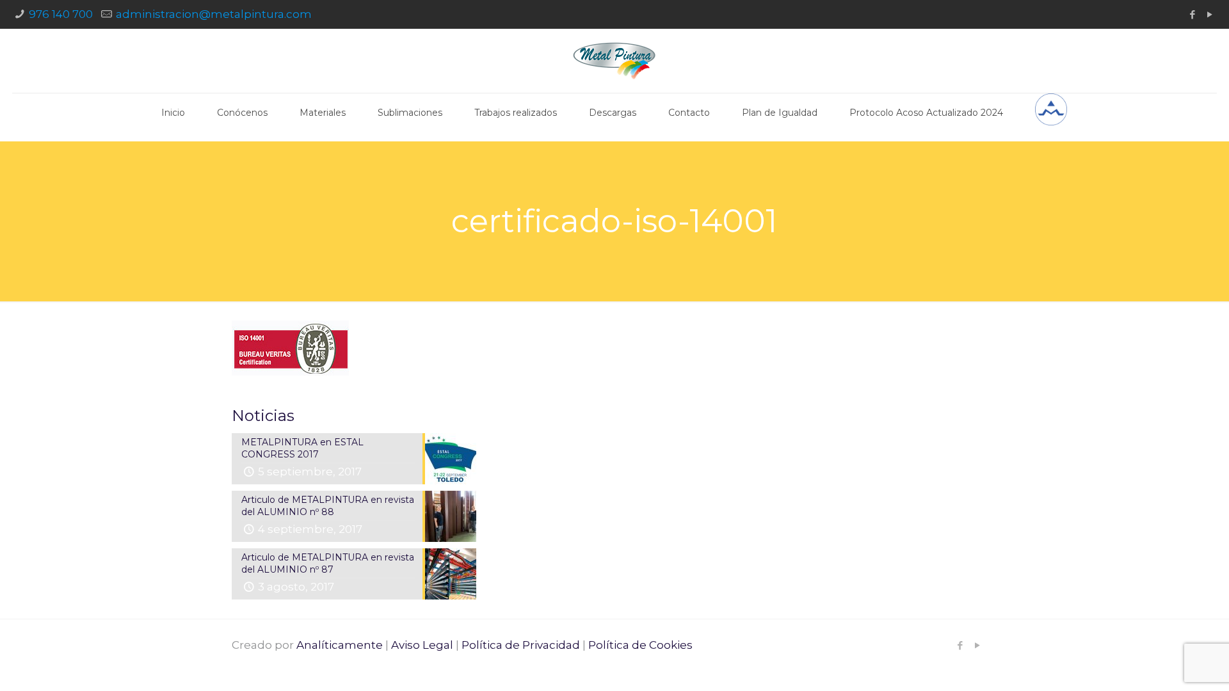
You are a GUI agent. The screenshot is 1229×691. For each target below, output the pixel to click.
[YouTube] (1210, 14)
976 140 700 (61, 14)
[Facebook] (1193, 14)
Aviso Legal (422, 645)
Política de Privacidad (521, 645)
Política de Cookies (640, 645)
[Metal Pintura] (614, 61)
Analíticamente (339, 645)
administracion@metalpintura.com (214, 14)
